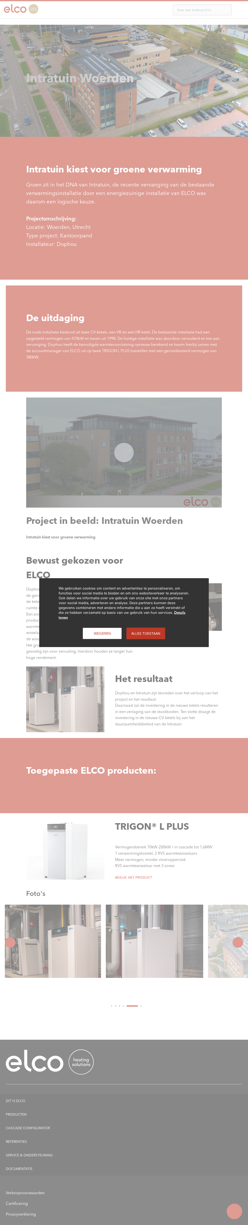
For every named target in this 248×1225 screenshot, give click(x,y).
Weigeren (102, 633)
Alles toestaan (145, 633)
